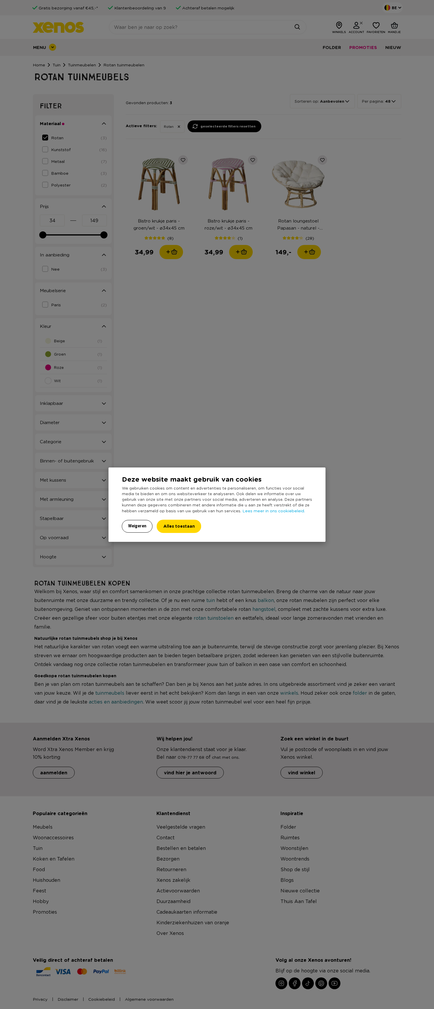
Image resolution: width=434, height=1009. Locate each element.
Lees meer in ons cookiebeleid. (273, 510)
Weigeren (137, 526)
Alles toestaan (179, 526)
